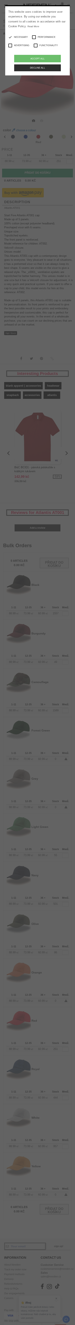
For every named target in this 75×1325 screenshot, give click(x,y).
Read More (33, 26)
